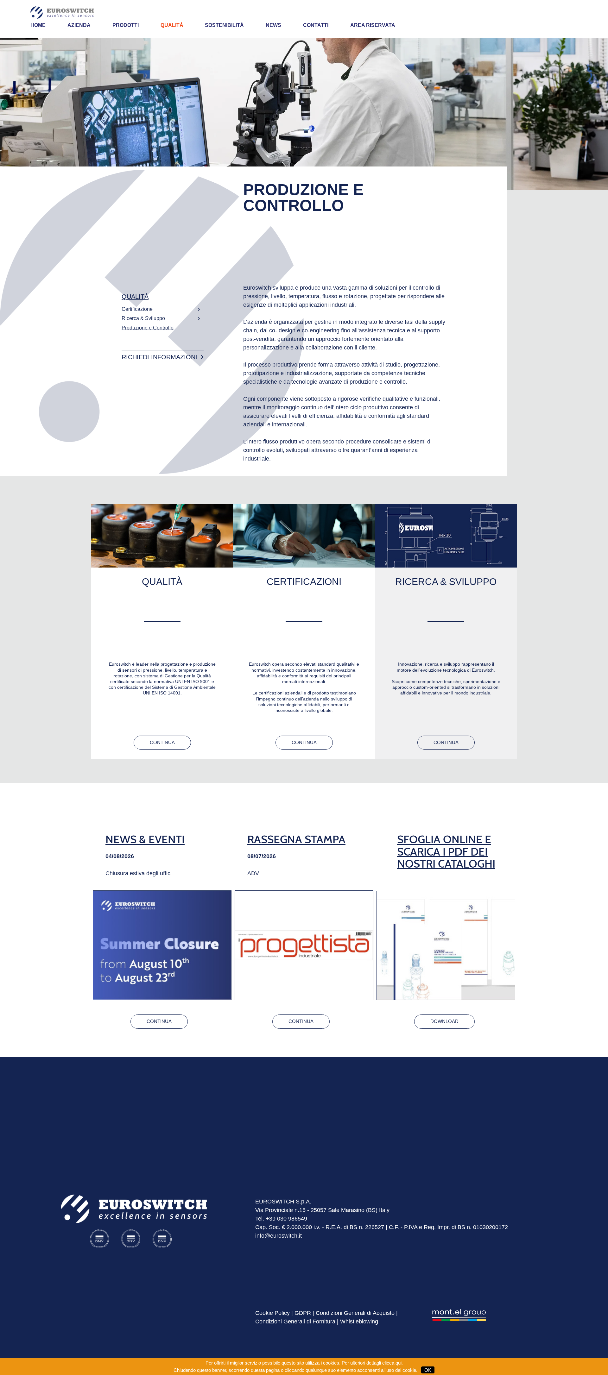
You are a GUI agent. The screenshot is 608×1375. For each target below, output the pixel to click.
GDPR (302, 1313)
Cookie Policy (272, 1313)
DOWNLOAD (444, 1021)
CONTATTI (315, 25)
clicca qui (392, 1363)
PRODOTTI (125, 25)
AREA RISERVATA (372, 25)
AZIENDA (79, 25)
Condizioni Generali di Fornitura (295, 1321)
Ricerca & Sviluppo (143, 318)
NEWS (273, 25)
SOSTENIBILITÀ (224, 25)
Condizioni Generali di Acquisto (355, 1313)
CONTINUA (162, 742)
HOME (38, 25)
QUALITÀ (172, 25)
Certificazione (137, 308)
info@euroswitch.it (278, 1236)
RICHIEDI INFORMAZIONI (159, 357)
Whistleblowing (359, 1321)
